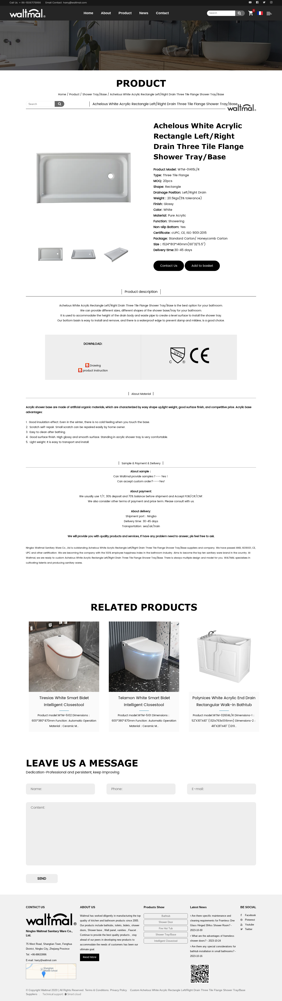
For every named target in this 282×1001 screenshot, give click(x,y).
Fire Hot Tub (166, 928)
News (143, 13)
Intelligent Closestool (165, 940)
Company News (154, 20)
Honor (116, 20)
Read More (89, 957)
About (106, 13)
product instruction (95, 370)
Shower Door (166, 922)
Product (125, 13)
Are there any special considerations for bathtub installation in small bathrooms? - (213, 951)
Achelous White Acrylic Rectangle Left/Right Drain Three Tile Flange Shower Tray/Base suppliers (142, 548)
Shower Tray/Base (94, 94)
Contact (162, 13)
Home (88, 13)
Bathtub (134, 20)
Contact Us (168, 265)
